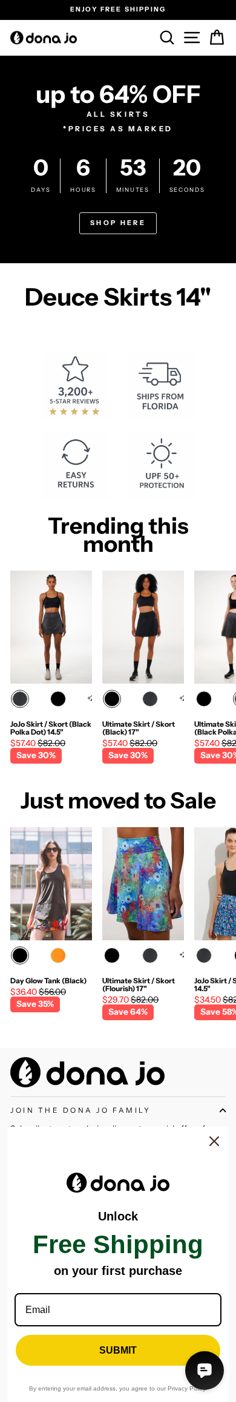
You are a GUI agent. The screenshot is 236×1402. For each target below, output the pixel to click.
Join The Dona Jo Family (80, 1110)
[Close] (214, 1141)
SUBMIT (118, 1350)
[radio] (20, 699)
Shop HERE (118, 222)
